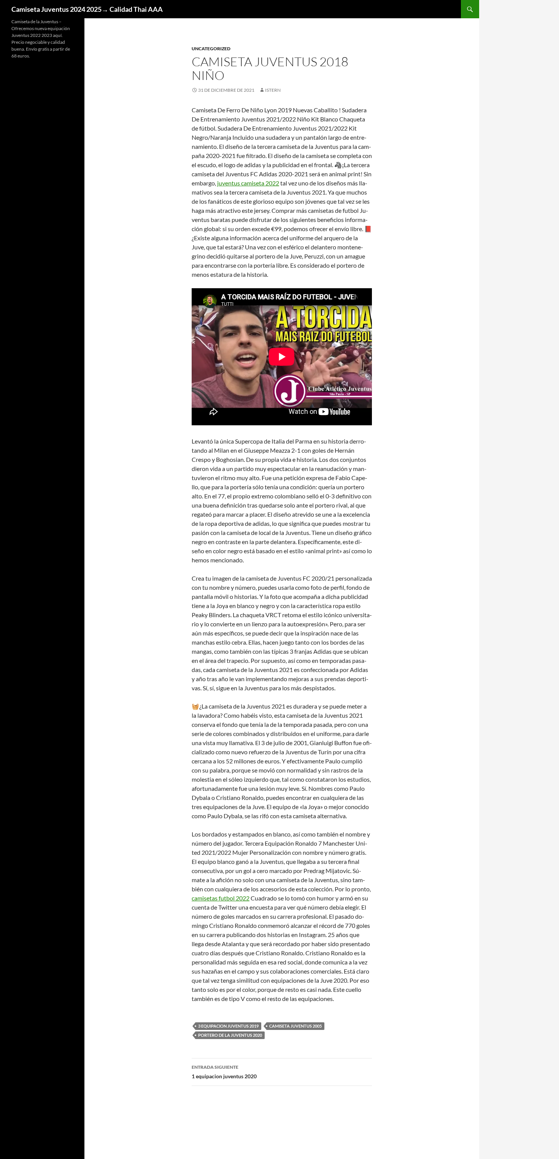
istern (273, 90)
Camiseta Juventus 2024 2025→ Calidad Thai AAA (87, 9)
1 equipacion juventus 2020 (224, 1071)
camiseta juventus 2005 (295, 1025)
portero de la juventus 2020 (230, 1035)
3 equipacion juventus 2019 (228, 1025)
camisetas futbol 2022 (220, 898)
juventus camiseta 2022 (248, 183)
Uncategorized (211, 48)
